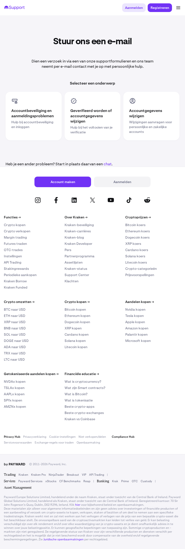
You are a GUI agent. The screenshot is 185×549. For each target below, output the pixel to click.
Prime (125, 481)
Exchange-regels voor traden (54, 442)
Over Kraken (76, 217)
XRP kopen (73, 328)
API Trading (12, 262)
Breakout (73, 475)
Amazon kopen (136, 328)
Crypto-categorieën (141, 268)
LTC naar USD (14, 359)
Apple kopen (135, 322)
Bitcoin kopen (75, 309)
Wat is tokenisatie (79, 400)
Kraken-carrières (78, 231)
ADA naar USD (15, 347)
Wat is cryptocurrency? (83, 381)
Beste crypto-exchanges (84, 413)
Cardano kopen (77, 334)
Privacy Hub (12, 437)
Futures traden (15, 243)
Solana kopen (75, 341)
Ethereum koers (137, 231)
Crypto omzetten (19, 302)
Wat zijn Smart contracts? (85, 388)
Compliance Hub (123, 437)
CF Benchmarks (69, 481)
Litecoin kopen (76, 347)
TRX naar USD (15, 353)
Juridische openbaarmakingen (63, 539)
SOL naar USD (15, 334)
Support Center (77, 275)
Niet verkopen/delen (92, 437)
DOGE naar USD (16, 341)
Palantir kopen (136, 334)
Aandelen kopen (139, 302)
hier (77, 505)
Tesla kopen (134, 316)
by (14, 464)
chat (108, 164)
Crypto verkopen (17, 231)
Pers (68, 250)
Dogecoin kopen (77, 322)
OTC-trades (13, 250)
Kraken (23, 475)
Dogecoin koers (137, 237)
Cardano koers (136, 250)
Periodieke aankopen (20, 275)
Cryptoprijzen (138, 217)
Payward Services (30, 481)
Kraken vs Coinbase (80, 419)
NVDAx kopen (15, 381)
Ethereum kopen (77, 316)
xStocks (50, 481)
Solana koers (135, 256)
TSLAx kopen (14, 388)
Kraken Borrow (15, 281)
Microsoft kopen (138, 341)
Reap (86, 481)
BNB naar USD (15, 328)
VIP (84, 475)
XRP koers (133, 243)
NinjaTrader (56, 475)
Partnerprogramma (79, 256)
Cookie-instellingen (62, 437)
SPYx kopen (13, 400)
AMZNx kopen (15, 406)
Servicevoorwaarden (18, 442)
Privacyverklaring (34, 437)
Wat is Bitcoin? (76, 394)
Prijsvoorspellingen (139, 275)
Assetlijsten (74, 262)
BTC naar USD (15, 309)
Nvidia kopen (135, 309)
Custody (146, 481)
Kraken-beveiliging (79, 225)
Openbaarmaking (88, 442)
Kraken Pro (38, 475)
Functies (12, 217)
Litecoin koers (136, 262)
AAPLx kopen (14, 394)
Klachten (72, 281)
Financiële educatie (82, 374)
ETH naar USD (14, 316)
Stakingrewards (16, 268)
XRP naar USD (15, 322)
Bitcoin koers (135, 225)
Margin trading (15, 237)
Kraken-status (76, 268)
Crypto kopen (15, 225)
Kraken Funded (15, 287)
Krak (115, 481)
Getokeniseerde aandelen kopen (31, 374)
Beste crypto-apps (79, 406)
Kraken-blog (74, 237)
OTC (135, 481)
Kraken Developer (78, 243)
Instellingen (13, 256)
